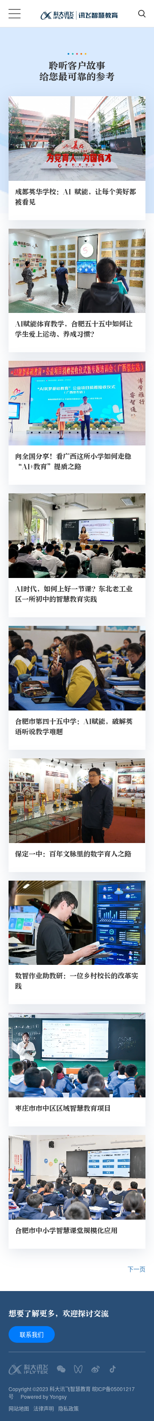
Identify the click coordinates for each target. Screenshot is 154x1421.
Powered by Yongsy (44, 1396)
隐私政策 (68, 1408)
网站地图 (19, 1408)
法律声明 (43, 1408)
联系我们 (32, 1334)
